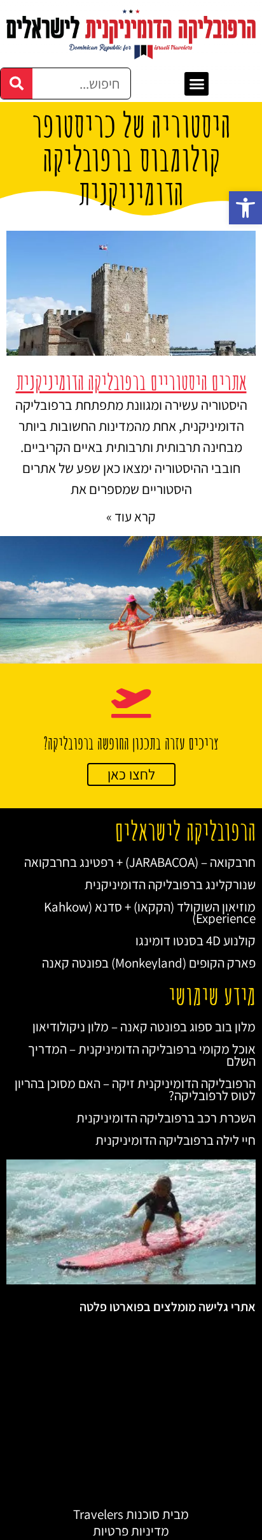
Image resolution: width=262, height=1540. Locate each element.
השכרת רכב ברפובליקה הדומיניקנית (166, 1117)
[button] (245, 207)
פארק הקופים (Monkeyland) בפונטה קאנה (149, 962)
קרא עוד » (131, 516)
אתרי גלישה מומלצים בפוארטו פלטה (167, 1306)
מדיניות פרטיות (131, 1530)
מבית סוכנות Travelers (131, 1514)
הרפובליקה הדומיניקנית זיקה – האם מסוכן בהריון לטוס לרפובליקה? (135, 1089)
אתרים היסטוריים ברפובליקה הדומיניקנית (131, 381)
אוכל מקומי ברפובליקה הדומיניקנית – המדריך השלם (142, 1055)
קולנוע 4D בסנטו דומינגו (195, 940)
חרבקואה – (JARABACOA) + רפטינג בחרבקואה (140, 862)
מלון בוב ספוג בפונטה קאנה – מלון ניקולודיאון (144, 1026)
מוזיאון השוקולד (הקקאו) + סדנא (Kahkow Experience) (150, 912)
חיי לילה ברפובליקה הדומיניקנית (175, 1140)
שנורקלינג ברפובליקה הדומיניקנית (170, 884)
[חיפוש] (16, 83)
